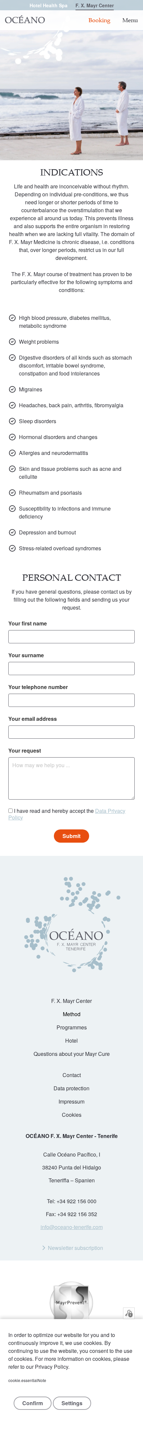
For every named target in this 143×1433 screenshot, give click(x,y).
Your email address (32, 718)
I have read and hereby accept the (66, 814)
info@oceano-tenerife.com (72, 1227)
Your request (24, 750)
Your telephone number (38, 687)
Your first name (27, 623)
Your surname (26, 655)
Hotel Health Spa (49, 5)
